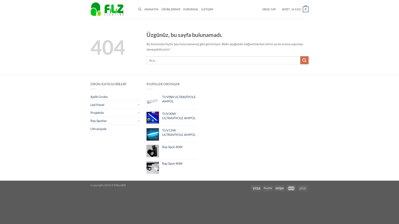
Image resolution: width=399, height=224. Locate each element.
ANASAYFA (151, 9)
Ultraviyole (98, 129)
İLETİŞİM (207, 9)
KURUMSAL (190, 9)
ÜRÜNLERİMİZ (170, 9)
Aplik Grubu (99, 97)
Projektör (97, 112)
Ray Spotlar (98, 121)
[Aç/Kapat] (138, 104)
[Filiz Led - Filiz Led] (111, 9)
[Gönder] (304, 60)
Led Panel (97, 105)
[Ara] (139, 9)
